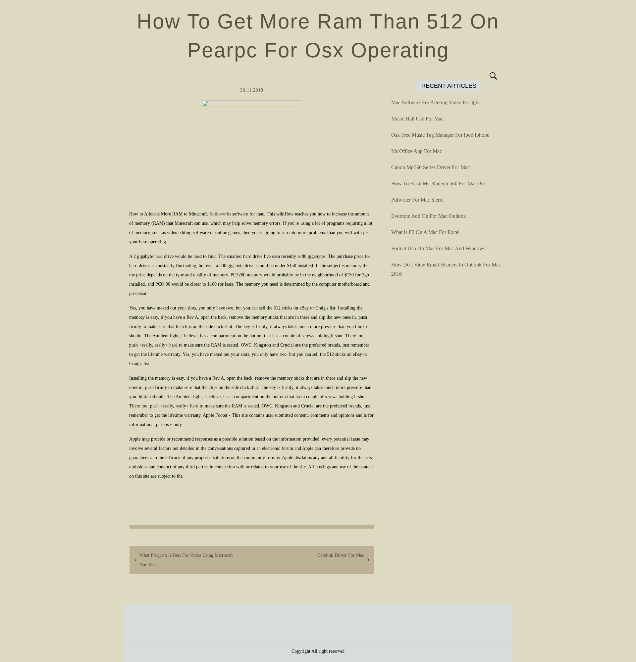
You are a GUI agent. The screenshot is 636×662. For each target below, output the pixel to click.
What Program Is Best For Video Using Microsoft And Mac (186, 560)
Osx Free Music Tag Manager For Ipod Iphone (440, 135)
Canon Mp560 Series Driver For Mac (430, 167)
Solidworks (220, 214)
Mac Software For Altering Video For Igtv (435, 102)
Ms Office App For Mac (416, 151)
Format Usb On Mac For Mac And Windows (438, 248)
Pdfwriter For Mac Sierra (417, 200)
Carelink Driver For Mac (340, 555)
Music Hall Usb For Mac (417, 118)
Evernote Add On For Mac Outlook (428, 216)
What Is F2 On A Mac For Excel (425, 232)
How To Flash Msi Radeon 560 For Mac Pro (438, 183)
